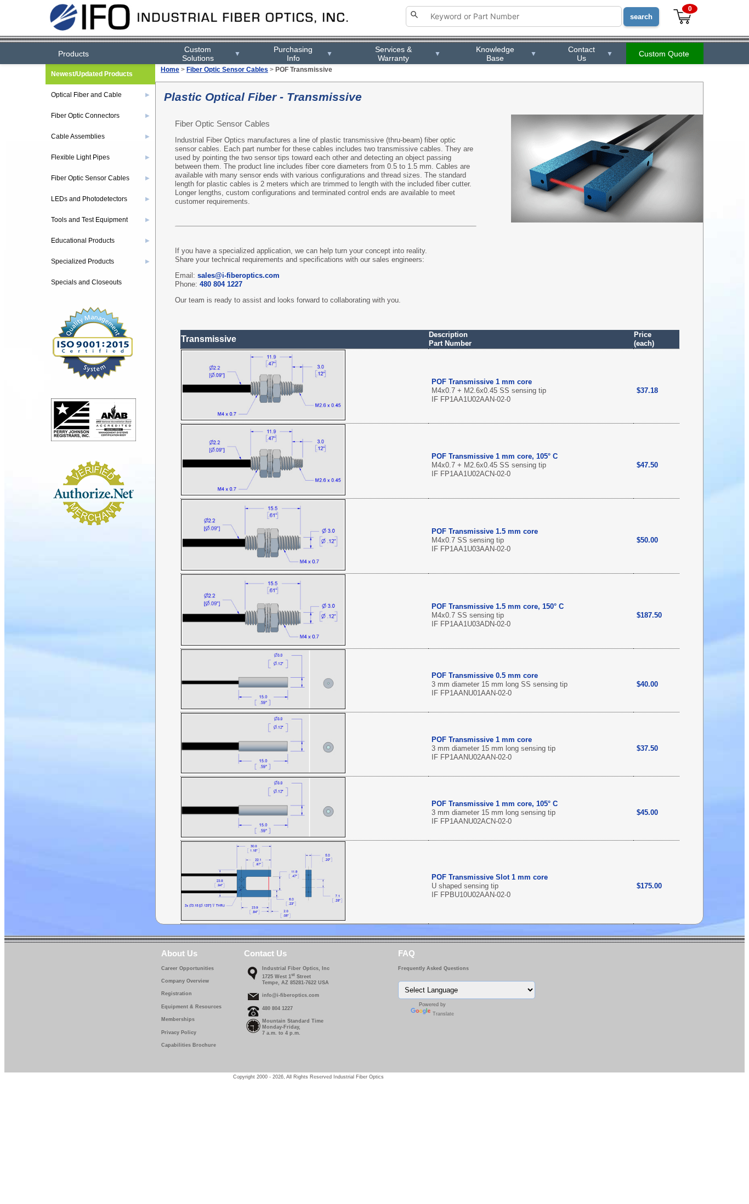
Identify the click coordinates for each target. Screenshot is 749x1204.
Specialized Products (100, 261)
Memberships (178, 1019)
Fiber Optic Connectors (100, 115)
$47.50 (647, 465)
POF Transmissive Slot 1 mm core (490, 877)
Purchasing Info (303, 53)
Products (73, 53)
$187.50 (649, 615)
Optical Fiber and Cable (100, 95)
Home (170, 69)
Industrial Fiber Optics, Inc (296, 968)
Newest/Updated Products (92, 74)
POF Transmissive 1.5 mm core (485, 531)
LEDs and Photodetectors (100, 199)
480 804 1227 (221, 284)
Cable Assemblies (100, 136)
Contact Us (590, 53)
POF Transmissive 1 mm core (482, 382)
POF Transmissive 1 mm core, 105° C (495, 456)
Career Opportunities (187, 968)
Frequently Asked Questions (433, 968)
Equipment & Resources (191, 1006)
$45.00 (647, 812)
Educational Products (100, 240)
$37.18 (647, 390)
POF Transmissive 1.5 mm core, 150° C (498, 606)
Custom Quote (664, 53)
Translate (443, 1014)
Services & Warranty (408, 53)
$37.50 (647, 748)
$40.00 (647, 684)
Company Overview (185, 981)
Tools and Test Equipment (100, 220)
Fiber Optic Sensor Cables (227, 69)
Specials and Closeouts (86, 282)
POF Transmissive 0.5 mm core (485, 675)
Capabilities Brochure (188, 1045)
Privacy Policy (178, 1032)
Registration (176, 993)
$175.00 (649, 886)
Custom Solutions (211, 53)
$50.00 (647, 540)
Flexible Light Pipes (100, 157)
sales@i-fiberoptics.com (238, 275)
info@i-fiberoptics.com (290, 995)
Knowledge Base (506, 53)
